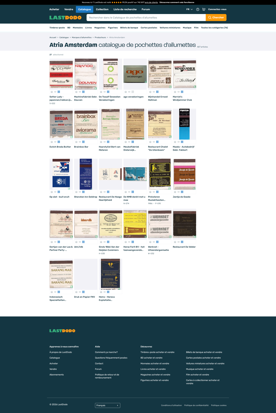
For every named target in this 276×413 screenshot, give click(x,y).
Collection (102, 9)
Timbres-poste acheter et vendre (157, 352)
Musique (187, 27)
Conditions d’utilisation (171, 405)
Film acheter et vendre (197, 374)
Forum (146, 9)
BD (68, 27)
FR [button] (187, 9)
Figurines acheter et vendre (155, 380)
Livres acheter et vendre (153, 369)
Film (196, 27)
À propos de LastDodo (61, 352)
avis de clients (151, 2)
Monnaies (78, 27)
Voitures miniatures (170, 27)
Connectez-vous (217, 9)
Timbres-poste (57, 27)
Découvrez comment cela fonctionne (177, 2)
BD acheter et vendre (151, 357)
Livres (88, 27)
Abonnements (57, 374)
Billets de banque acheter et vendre (204, 352)
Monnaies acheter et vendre (155, 363)
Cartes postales (149, 27)
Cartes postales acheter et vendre (203, 357)
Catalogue (84, 9)
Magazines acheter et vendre (155, 374)
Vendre (68, 9)
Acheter (54, 9)
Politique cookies (218, 405)
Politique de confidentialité (196, 405)
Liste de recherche (125, 9)
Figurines (113, 27)
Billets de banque (129, 27)
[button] (204, 9)
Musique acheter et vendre (199, 369)
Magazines (99, 27)
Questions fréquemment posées (111, 357)
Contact (99, 363)
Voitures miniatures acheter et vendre (205, 363)
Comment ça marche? (106, 352)
